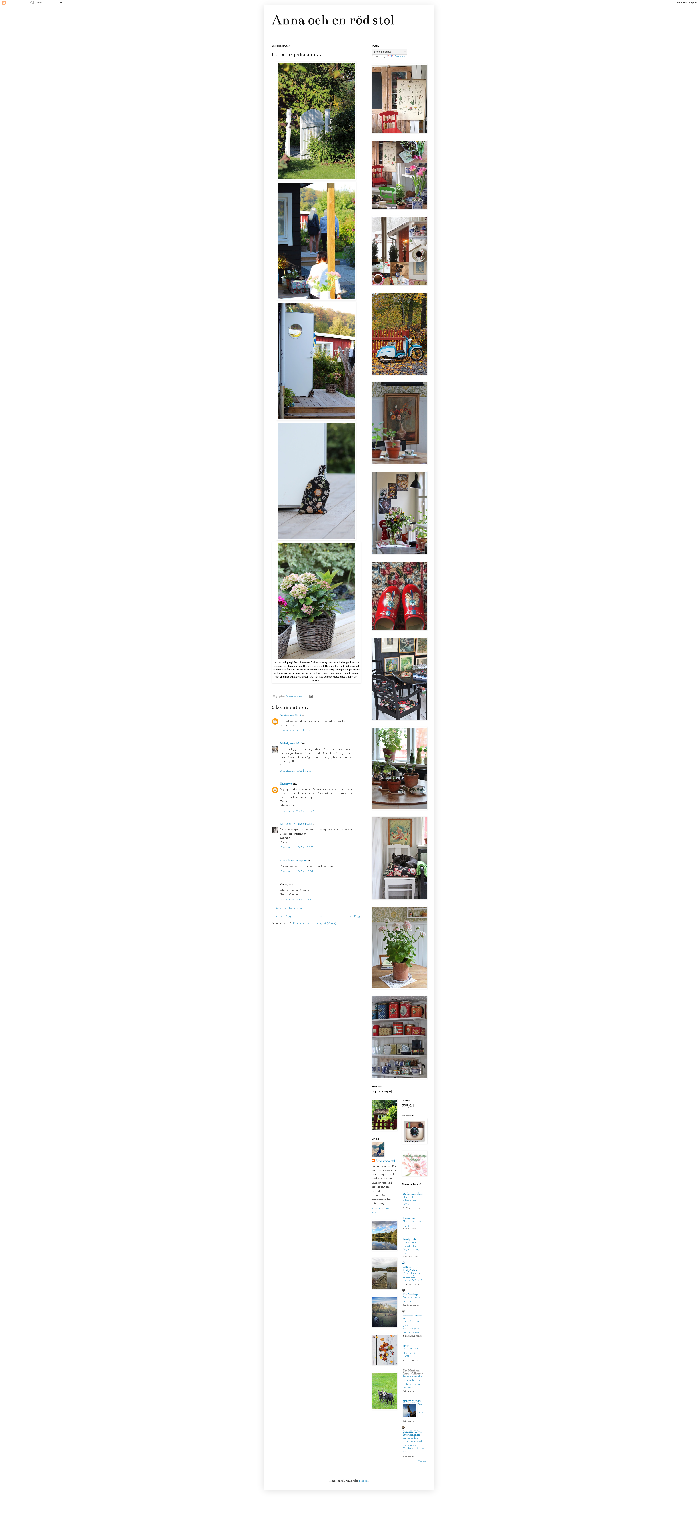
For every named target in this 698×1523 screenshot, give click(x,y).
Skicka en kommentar (289, 908)
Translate (399, 56)
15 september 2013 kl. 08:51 (296, 847)
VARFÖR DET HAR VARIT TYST (411, 1353)
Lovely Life (409, 1239)
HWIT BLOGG (411, 1401)
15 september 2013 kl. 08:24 (297, 811)
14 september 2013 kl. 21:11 (295, 730)
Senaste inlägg (282, 916)
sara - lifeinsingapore (293, 860)
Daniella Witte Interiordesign (412, 1433)
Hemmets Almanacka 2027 (409, 1201)
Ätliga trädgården (410, 1269)
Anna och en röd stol (333, 20)
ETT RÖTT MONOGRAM (296, 824)
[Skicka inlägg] (310, 696)
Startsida (317, 916)
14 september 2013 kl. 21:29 (296, 770)
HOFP (406, 1346)
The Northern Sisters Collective (413, 1372)
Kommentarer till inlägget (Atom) (314, 923)
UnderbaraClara (413, 1194)
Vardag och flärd (290, 715)
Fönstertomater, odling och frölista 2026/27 (412, 1277)
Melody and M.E (290, 743)
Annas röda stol (385, 1161)
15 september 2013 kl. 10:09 (296, 871)
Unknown (286, 783)
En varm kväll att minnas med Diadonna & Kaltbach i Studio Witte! (413, 1445)
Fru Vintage (410, 1294)
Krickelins (409, 1218)
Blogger (363, 1480)
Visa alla (422, 1461)
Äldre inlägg (351, 916)
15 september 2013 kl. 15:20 (296, 899)
